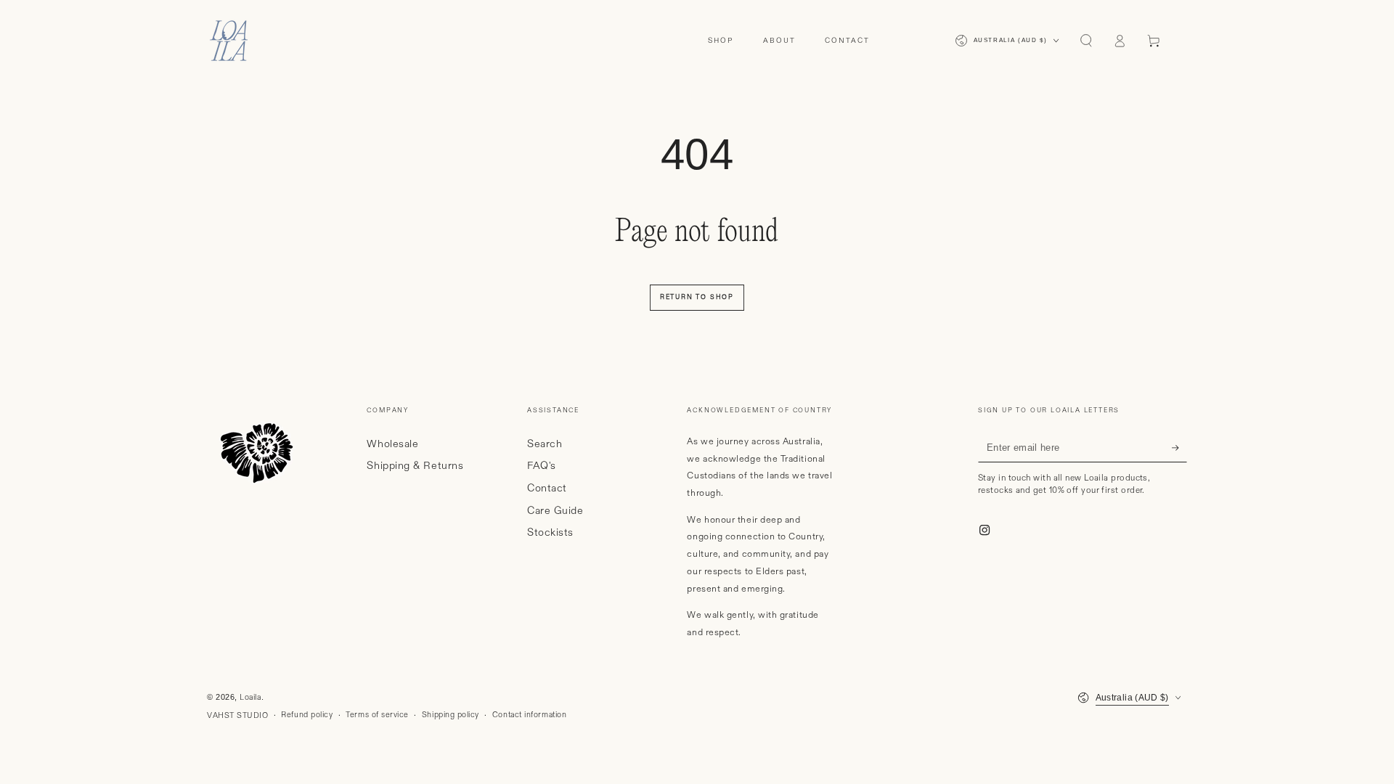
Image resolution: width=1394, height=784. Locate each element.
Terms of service (377, 715)
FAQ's (541, 466)
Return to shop (697, 297)
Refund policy (307, 715)
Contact (547, 488)
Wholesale (392, 444)
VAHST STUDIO (237, 715)
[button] (1086, 40)
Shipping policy (450, 715)
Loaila (250, 697)
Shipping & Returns (415, 466)
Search (544, 444)
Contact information (529, 715)
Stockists (550, 533)
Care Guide (555, 511)
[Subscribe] (1179, 447)
